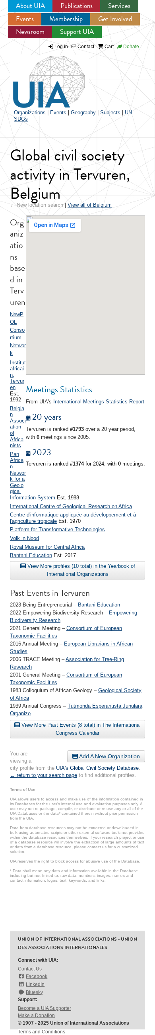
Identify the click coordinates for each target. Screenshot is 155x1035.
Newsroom (30, 32)
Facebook (36, 976)
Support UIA (77, 32)
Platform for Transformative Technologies (57, 529)
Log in (61, 46)
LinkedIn (35, 984)
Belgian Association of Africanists (18, 427)
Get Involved (115, 19)
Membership (66, 19)
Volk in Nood (24, 538)
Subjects (110, 112)
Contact (85, 46)
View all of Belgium (90, 205)
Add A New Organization (109, 756)
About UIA (30, 6)
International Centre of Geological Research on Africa (71, 506)
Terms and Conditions (41, 1032)
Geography (83, 112)
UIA (40, 77)
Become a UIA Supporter (44, 1008)
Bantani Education (31, 555)
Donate (130, 46)
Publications (76, 6)
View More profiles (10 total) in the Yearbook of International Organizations (80, 570)
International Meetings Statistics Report (98, 402)
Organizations (30, 112)
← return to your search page (43, 775)
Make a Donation (36, 1015)
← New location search (36, 205)
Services (119, 6)
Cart (108, 46)
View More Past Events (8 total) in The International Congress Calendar (80, 729)
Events (25, 19)
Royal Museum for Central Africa (47, 547)
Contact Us (30, 969)
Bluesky (34, 992)
